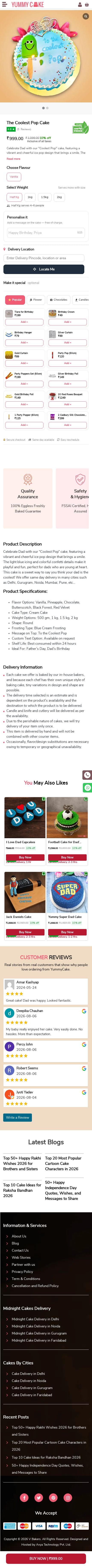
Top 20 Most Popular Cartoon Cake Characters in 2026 (49, 1446)
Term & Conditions (26, 1279)
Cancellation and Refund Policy (35, 1286)
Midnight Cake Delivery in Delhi (35, 1319)
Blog (15, 1243)
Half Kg (14, 197)
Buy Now (25, 857)
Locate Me (46, 269)
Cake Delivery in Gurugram (32, 1388)
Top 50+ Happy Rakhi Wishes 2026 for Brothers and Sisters (49, 1431)
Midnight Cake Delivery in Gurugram (39, 1333)
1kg (30, 197)
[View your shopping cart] (87, 4)
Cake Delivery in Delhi (28, 1374)
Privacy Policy (22, 1272)
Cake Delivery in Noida (29, 1381)
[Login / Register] (80, 4)
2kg (59, 197)
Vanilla (14, 176)
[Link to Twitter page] (38, 1498)
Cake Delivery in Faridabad (32, 1395)
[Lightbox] (86, 16)
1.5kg (44, 197)
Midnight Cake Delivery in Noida (36, 1326)
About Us (19, 1236)
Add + (24, 322)
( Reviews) (24, 129)
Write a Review (17, 1117)
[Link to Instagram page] (68, 1498)
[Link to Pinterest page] (53, 1498)
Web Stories (21, 1257)
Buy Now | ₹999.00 (46, 1558)
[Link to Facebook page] (24, 1498)
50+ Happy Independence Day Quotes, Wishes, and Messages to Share (48, 1469)
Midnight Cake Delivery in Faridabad (39, 1340)
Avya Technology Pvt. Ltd (53, 1544)
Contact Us (20, 1250)
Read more (13, 159)
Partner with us (23, 1264)
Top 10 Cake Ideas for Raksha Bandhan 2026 (46, 1457)
